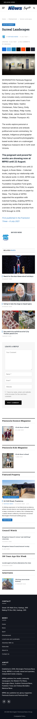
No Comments (25, 42)
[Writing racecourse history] (7, 584)
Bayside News (13, 36)
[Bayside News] (19, 8)
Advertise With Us (7, 643)
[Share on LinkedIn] (14, 49)
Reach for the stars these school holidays (18, 276)
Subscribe (5, 646)
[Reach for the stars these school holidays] (18, 264)
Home (4, 624)
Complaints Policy (19, 716)
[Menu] (3, 8)
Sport (3, 631)
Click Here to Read (22, 427)
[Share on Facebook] (4, 49)
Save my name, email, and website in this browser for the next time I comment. (18, 394)
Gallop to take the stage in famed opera (17, 304)
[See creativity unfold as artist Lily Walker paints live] (18, 320)
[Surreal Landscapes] (18, 64)
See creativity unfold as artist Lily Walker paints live (16, 332)
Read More (7, 520)
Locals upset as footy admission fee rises (16, 563)
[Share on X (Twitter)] (9, 49)
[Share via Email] (18, 49)
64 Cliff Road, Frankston (13, 501)
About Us (5, 650)
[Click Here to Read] (7, 433)
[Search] (34, 8)
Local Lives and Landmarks (11, 639)
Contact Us (5, 654)
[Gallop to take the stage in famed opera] (18, 292)
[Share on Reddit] (23, 49)
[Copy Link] (33, 49)
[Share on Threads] (28, 49)
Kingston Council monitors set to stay (15, 546)
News (4, 628)
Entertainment (8, 24)
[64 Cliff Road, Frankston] (18, 489)
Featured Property (11, 497)
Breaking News (9, 2)
